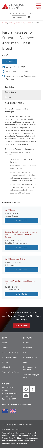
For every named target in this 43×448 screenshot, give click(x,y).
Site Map (29, 424)
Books (4, 343)
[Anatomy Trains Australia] (5, 411)
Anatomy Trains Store (16, 23)
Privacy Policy (19, 424)
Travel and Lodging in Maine (31, 376)
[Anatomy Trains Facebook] (26, 389)
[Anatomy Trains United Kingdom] (13, 411)
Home (4, 23)
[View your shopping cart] (29, 17)
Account (19, 17)
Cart (24, 352)
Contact (30, 13)
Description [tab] (9, 87)
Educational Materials (10, 357)
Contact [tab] (8, 97)
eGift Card (6, 367)
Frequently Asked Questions (29, 368)
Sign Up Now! (21, 326)
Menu (38, 9)
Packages (5, 362)
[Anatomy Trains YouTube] (26, 395)
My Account (27, 348)
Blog (25, 362)
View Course (21, 220)
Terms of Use (6, 424)
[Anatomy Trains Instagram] (32, 389)
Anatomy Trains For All (10, 372)
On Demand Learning (10, 352)
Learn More (10, 61)
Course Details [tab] (10, 92)
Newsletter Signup (17, 13)
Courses (29, 23)
